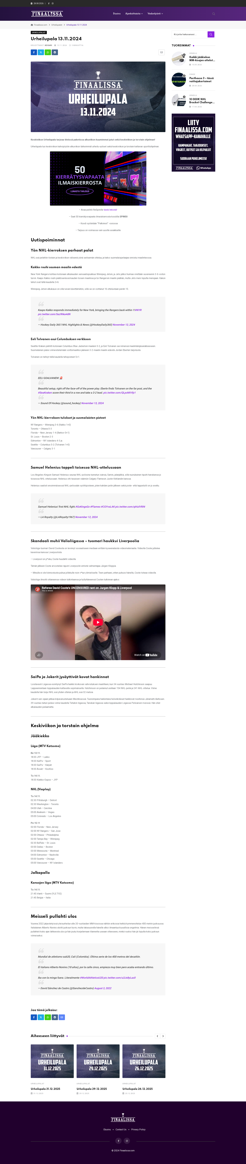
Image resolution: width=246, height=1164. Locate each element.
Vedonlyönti (154, 14)
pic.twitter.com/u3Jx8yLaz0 (119, 977)
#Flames (95, 506)
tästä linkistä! (110, 209)
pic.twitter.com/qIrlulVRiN (130, 506)
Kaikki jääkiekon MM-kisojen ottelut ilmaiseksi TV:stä (201, 60)
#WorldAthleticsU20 (91, 977)
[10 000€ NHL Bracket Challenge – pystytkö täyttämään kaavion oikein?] (179, 101)
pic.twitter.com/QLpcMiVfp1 (119, 392)
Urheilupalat (37, 1084)
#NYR (138, 310)
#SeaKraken (45, 392)
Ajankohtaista (132, 14)
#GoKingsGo (82, 506)
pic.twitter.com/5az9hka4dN (54, 314)
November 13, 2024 (124, 324)
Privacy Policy (138, 1129)
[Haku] (213, 13)
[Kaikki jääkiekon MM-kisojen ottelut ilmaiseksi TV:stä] (179, 59)
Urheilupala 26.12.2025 (137, 1089)
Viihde (192, 74)
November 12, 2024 (86, 517)
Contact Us (121, 1129)
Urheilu (193, 53)
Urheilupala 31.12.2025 (45, 1089)
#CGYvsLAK (108, 506)
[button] (157, 1036)
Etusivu (117, 14)
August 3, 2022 (102, 988)
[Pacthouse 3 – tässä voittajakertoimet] (179, 80)
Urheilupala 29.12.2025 (92, 1089)
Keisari (48, 45)
